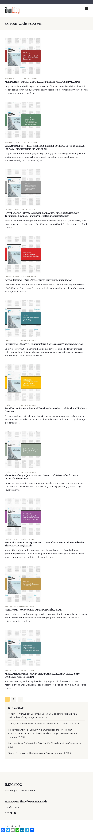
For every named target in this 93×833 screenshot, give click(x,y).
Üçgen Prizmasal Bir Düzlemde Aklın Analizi (30, 753)
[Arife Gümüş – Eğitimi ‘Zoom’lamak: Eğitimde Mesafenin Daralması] (46, 56)
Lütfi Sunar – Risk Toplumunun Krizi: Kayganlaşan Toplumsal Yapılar (44, 344)
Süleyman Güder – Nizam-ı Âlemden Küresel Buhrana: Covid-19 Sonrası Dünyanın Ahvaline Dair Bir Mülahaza (45, 147)
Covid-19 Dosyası (29, 78)
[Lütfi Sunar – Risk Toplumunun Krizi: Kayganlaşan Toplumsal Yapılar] (46, 318)
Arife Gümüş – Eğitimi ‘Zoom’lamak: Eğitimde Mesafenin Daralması (42, 81)
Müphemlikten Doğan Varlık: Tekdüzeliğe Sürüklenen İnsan (38, 743)
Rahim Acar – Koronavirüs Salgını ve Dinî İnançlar (33, 609)
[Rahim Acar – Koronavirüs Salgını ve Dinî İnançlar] (46, 584)
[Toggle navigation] (86, 8)
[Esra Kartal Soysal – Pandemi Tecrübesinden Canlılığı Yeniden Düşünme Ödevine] (46, 382)
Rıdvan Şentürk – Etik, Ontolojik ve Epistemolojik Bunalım (38, 280)
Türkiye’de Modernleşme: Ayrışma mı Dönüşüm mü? (34, 723)
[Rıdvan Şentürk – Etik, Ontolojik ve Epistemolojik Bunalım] (46, 254)
